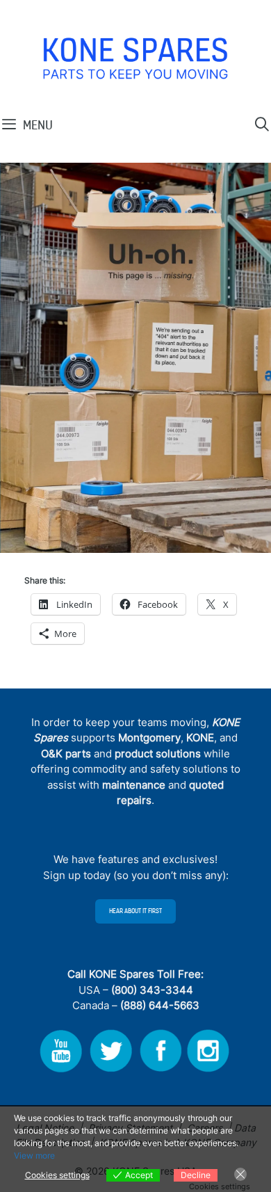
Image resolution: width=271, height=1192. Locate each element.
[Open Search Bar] (262, 124)
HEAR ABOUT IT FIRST (135, 911)
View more (34, 1155)
